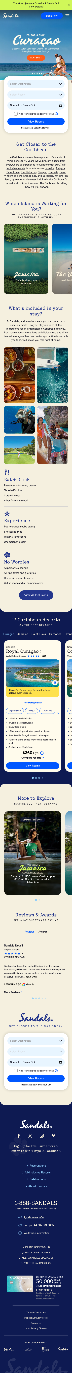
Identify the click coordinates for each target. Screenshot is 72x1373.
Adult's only (47, 710)
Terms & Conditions (36, 1312)
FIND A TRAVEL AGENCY (37, 1252)
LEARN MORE (43, 1290)
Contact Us (36, 1323)
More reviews (12, 992)
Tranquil (31, 710)
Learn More (16, 61)
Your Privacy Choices (36, 1328)
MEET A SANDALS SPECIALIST (37, 1257)
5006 (44, 655)
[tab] (32, 702)
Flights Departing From (17, 117)
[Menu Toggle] (67, 16)
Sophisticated (15, 710)
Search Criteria (13, 130)
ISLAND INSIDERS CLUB (37, 1247)
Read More (32, 976)
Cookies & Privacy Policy (36, 1317)
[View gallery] (55, 682)
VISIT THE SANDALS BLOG (37, 1263)
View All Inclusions (36, 595)
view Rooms (33, 765)
